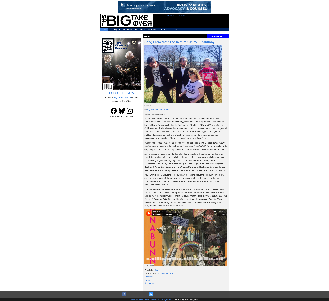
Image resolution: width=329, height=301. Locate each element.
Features (165, 29)
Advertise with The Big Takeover (176, 15)
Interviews (153, 29)
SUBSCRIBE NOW (121, 93)
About (133, 300)
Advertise (139, 300)
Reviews (139, 29)
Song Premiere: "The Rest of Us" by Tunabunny (179, 42)
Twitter (147, 279)
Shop (176, 29)
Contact (146, 300)
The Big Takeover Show (120, 29)
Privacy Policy (166, 300)
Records (165, 273)
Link (156, 270)
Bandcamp (149, 283)
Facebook (148, 276)
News (104, 29)
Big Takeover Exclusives (158, 109)
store (122, 97)
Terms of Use (155, 300)
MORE (218, 36)
